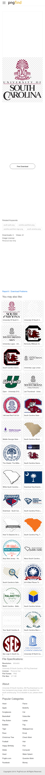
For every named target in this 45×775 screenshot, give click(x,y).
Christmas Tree (8, 737)
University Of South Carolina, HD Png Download (20, 320)
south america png (34, 229)
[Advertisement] (22, 34)
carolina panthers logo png (13, 229)
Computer (26, 750)
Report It (5, 291)
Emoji (24, 733)
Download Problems (19, 291)
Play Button (6, 720)
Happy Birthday (8, 745)
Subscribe (26, 716)
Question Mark (28, 758)
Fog (23, 724)
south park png (9, 225)
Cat (23, 712)
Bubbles (5, 724)
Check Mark (27, 737)
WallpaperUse (27, 729)
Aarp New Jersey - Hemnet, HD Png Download (20, 558)
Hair (24, 741)
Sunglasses (6, 712)
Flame (24, 703)
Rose (4, 733)
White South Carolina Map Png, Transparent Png (20, 487)
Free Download (22, 166)
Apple (4, 707)
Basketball (6, 716)
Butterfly (25, 707)
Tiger (4, 729)
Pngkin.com (6, 758)
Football (5, 741)
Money (25, 762)
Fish (24, 745)
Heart (4, 703)
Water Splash (27, 754)
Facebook (6, 762)
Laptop (25, 720)
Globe (4, 750)
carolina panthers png (26, 225)
